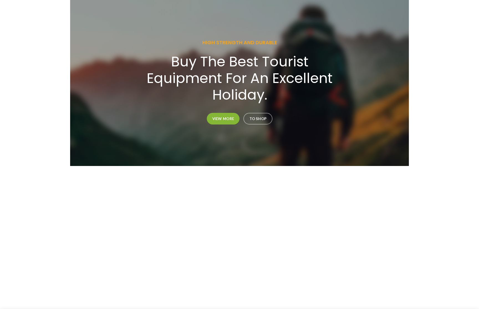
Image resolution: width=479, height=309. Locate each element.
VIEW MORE (223, 118)
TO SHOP (257, 118)
